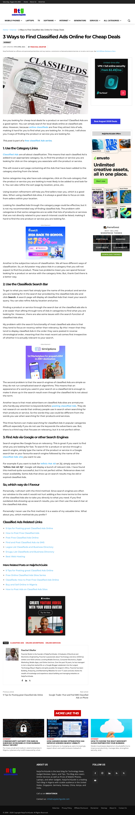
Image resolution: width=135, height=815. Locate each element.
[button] (129, 20)
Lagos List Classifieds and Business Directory (29, 547)
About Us (113, 808)
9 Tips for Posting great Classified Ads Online (23, 695)
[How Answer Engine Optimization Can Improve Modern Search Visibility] (67, 728)
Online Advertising (35, 643)
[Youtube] (95, 780)
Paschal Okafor (38, 47)
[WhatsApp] (117, 47)
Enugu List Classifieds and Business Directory (30, 552)
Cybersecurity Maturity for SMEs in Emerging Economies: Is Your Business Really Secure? (21, 743)
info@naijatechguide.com (58, 799)
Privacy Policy (67, 808)
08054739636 (51, 793)
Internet (13, 30)
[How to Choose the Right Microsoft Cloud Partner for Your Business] (111, 728)
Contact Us (123, 808)
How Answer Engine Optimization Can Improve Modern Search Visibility (65, 742)
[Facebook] (99, 47)
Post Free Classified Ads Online (22, 537)
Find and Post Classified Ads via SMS (25, 542)
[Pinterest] (111, 47)
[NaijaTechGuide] (18, 11)
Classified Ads (17, 643)
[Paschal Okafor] (12, 665)
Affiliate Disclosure (81, 808)
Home (5, 30)
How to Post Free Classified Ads (22, 533)
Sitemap (104, 808)
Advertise (55, 808)
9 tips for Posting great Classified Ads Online (29, 528)
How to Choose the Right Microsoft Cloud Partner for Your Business (109, 742)
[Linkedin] (123, 47)
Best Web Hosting (15, 556)
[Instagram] (102, 773)
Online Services (53, 643)
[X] (105, 47)
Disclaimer (94, 808)
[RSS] (116, 773)
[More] (129, 47)
